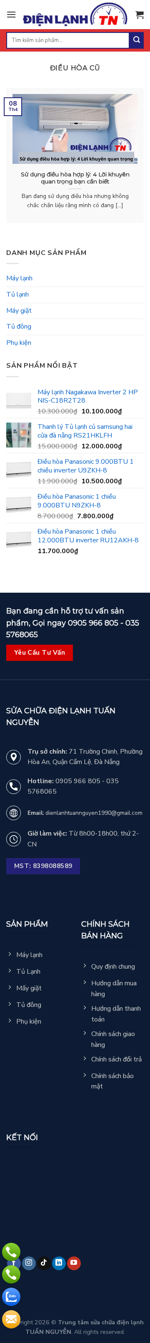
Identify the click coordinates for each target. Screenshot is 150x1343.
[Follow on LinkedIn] (59, 1263)
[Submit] (137, 40)
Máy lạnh (19, 278)
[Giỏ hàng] (139, 14)
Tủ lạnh (17, 294)
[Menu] (11, 14)
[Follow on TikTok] (44, 1263)
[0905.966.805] (11, 1252)
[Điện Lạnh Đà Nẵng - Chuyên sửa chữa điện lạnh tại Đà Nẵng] (75, 14)
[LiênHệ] (11, 1319)
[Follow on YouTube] (74, 1263)
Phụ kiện (18, 342)
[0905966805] (11, 1297)
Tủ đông (18, 326)
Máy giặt (19, 310)
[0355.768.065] (11, 1274)
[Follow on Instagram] (29, 1263)
